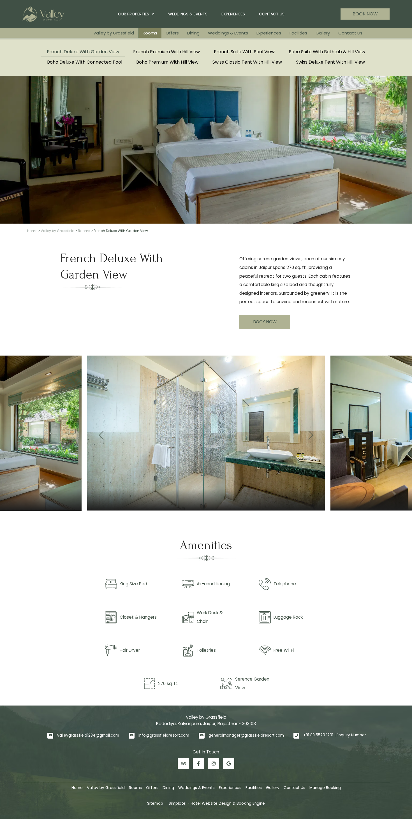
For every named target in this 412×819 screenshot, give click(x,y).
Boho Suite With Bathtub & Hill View (327, 51)
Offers (172, 33)
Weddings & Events (187, 14)
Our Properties (133, 14)
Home (32, 230)
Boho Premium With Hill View (167, 62)
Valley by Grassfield (113, 33)
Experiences (233, 14)
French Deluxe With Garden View (83, 51)
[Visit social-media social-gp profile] (228, 763)
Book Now (365, 14)
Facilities (298, 33)
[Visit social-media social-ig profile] (213, 763)
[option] (206, 433)
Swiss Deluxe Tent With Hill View (330, 62)
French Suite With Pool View (244, 51)
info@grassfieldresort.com (163, 735)
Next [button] (311, 433)
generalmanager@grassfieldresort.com (246, 735)
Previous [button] (101, 433)
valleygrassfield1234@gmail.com (88, 735)
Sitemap (155, 803)
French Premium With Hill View (166, 51)
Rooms (150, 33)
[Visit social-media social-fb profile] (198, 763)
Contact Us (271, 14)
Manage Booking (325, 787)
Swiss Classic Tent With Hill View (247, 62)
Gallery (323, 33)
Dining (193, 33)
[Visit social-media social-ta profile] (183, 763)
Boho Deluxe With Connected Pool (84, 62)
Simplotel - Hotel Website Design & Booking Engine (217, 803)
